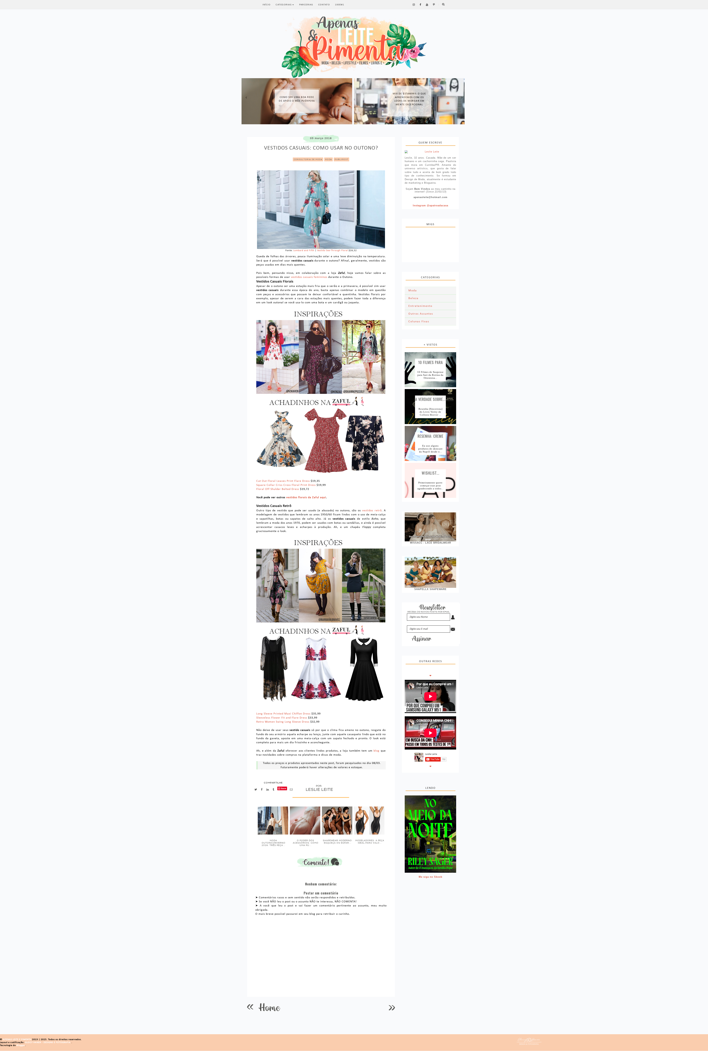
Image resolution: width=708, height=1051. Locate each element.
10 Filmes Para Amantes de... (430, 362)
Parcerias (306, 5)
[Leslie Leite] (430, 151)
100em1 (339, 5)
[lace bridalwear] (430, 526)
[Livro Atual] (430, 834)
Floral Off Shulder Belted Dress (277, 489)
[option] (297, 101)
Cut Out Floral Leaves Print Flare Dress (283, 481)
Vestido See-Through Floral (332, 250)
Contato (324, 5)
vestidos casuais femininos (309, 277)
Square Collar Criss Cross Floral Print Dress (286, 485)
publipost (341, 159)
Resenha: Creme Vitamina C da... (430, 435)
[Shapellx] (430, 572)
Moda (328, 159)
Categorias (284, 5)
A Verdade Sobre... (430, 398)
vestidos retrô (372, 510)
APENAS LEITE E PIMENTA (17, 1039)
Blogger (21, 1045)
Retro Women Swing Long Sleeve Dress (282, 721)
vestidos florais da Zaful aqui (306, 497)
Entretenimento (420, 306)
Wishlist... (430, 472)
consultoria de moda (308, 159)
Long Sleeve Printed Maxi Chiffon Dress (283, 713)
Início (266, 5)
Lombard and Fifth (303, 250)
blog (376, 750)
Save (283, 788)
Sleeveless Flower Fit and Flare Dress (281, 717)
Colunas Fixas (418, 321)
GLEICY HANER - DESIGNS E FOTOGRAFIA (48, 1042)
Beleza (413, 298)
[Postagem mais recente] (250, 1007)
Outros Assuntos (420, 313)
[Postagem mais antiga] (392, 1007)
